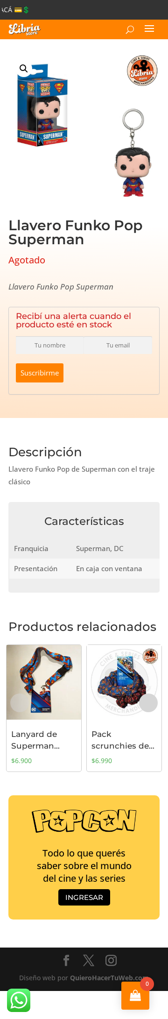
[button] (23, 68)
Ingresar (84, 897)
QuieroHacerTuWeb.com (109, 977)
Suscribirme (40, 372)
